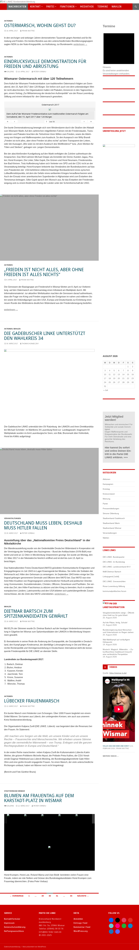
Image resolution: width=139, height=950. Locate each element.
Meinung (106, 499)
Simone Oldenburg (111, 513)
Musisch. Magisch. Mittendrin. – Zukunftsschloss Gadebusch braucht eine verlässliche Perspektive (118, 651)
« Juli (105, 390)
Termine (102, 6)
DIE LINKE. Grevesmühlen (114, 581)
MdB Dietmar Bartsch (112, 572)
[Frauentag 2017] (15, 819)
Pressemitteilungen (111, 508)
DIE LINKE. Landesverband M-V (116, 567)
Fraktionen (67, 6)
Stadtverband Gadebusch (114, 518)
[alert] (119, 52)
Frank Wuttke (28, 31)
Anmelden (78, 919)
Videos (113, 667)
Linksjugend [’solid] (111, 576)
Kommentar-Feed (82, 927)
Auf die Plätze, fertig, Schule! (115, 622)
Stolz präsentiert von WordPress (34, 947)
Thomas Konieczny (30, 344)
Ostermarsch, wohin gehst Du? (40, 25)
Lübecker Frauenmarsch (31, 701)
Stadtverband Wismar (14, 791)
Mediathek (87, 6)
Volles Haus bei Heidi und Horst (116, 746)
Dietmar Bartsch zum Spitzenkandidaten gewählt (36, 614)
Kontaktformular (12, 919)
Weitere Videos (111, 756)
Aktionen (8, 21)
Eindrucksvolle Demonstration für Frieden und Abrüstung (45, 64)
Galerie (10, 72)
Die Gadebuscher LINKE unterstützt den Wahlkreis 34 (44, 336)
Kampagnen (108, 484)
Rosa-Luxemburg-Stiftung (114, 586)
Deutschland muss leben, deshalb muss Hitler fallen (43, 525)
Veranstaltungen (12, 518)
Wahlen (116, 6)
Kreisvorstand (109, 494)
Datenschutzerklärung (14, 927)
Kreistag (106, 489)
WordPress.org (81, 931)
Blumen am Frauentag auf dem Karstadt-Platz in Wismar (39, 798)
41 (57, 896)
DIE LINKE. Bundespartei (113, 557)
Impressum (9, 923)
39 (43, 896)
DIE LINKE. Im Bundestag (114, 562)
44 (71, 896)
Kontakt (35, 6)
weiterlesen (80, 44)
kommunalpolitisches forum (114, 591)
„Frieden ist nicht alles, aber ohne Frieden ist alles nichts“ (44, 272)
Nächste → (83, 896)
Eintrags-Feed (80, 923)
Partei (50, 6)
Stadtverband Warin (111, 523)
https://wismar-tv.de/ (118, 673)
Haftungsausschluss (14, 931)
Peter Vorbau (39, 72)
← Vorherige (16, 896)
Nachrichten (17, 6)
